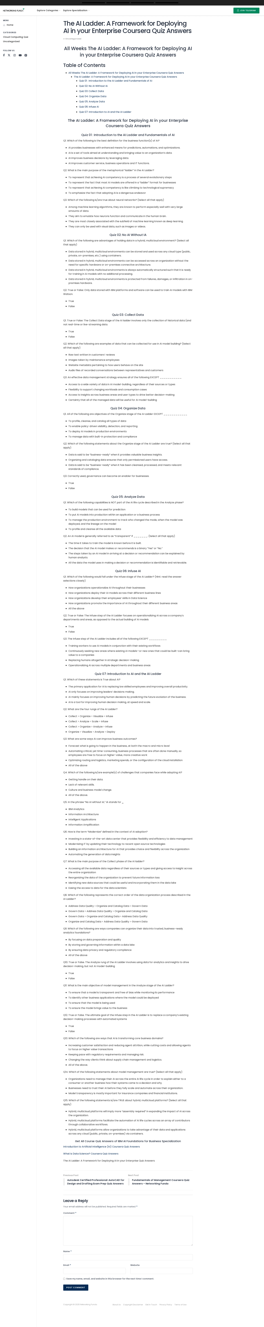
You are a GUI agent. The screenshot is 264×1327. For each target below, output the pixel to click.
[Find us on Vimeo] (26, 55)
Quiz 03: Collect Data (91, 91)
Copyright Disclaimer (133, 1304)
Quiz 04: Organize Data (92, 96)
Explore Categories (47, 10)
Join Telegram (247, 10)
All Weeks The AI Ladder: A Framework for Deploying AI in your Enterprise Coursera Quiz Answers (126, 73)
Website (135, 1265)
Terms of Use (180, 1304)
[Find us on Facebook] (4, 55)
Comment (70, 1213)
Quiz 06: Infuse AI (89, 106)
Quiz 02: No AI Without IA (93, 86)
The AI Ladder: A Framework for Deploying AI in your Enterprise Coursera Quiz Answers (125, 77)
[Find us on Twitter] (9, 55)
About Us (116, 1304)
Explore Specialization (75, 10)
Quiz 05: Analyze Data (92, 101)
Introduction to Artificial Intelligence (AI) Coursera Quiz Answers (101, 1146)
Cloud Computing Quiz (15, 37)
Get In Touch (151, 1304)
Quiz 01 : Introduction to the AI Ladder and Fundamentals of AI (115, 81)
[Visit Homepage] (16, 10)
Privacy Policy (166, 1304)
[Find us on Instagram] (14, 55)
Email (67, 1265)
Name (67, 1251)
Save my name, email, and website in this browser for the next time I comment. (110, 1278)
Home (10, 24)
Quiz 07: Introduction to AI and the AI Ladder (105, 112)
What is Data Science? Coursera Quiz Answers (90, 1153)
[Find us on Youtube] (20, 55)
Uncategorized (11, 41)
